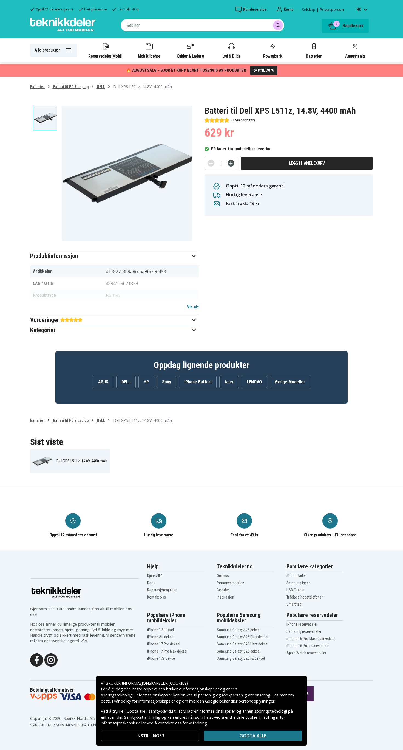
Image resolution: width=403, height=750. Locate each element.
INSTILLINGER (150, 736)
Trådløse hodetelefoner (304, 597)
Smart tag (294, 604)
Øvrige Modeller (290, 381)
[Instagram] (51, 659)
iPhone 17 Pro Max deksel (167, 651)
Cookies (223, 590)
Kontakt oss (156, 597)
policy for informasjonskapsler (148, 701)
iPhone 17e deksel (161, 658)
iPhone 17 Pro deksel (163, 644)
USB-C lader (295, 590)
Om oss (223, 576)
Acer (229, 381)
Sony (166, 381)
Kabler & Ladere (190, 56)
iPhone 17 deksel (160, 630)
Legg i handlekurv (307, 163)
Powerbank (272, 56)
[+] (231, 163)
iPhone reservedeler (301, 624)
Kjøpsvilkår (155, 576)
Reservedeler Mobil (105, 56)
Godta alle (253, 736)
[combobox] (202, 25)
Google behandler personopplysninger (239, 701)
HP (146, 381)
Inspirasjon (225, 597)
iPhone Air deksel (160, 637)
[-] (211, 163)
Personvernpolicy (230, 583)
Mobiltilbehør (149, 56)
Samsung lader (298, 583)
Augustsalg (355, 56)
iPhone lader (296, 576)
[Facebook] (36, 659)
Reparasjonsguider (162, 590)
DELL (100, 87)
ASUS (103, 381)
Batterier (314, 56)
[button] (114, 256)
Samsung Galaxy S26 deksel (238, 630)
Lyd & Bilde (231, 56)
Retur (151, 583)
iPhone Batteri (197, 381)
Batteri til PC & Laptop (70, 87)
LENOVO (254, 381)
